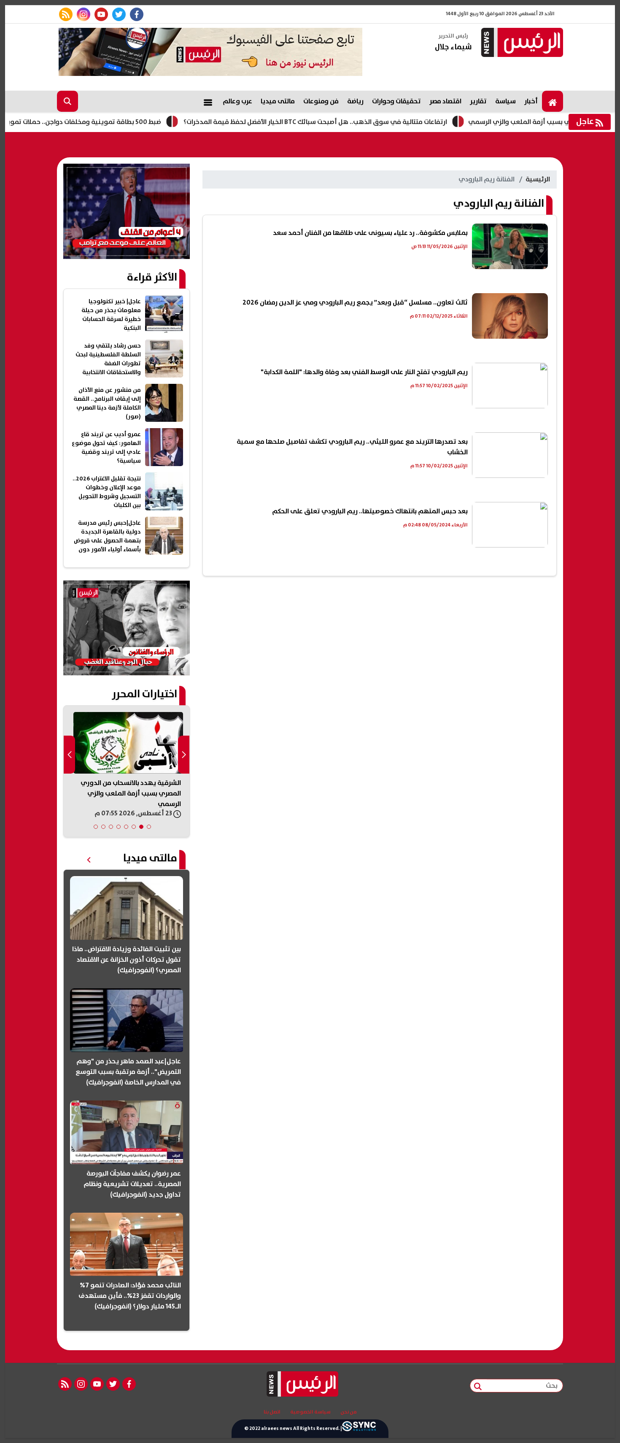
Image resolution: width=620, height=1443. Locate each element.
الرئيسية (538, 179)
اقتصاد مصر (445, 101)
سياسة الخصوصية (310, 1412)
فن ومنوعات (321, 101)
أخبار (531, 101)
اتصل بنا (272, 1412)
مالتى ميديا (278, 101)
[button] (149, 827)
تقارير (478, 101)
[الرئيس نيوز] (521, 43)
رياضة (355, 101)
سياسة (505, 101)
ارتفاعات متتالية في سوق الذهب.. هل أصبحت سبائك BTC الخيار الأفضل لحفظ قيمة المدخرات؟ (353, 121)
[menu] (207, 101)
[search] (67, 101)
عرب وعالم (237, 101)
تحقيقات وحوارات (396, 101)
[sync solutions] (359, 1428)
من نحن (348, 1412)
